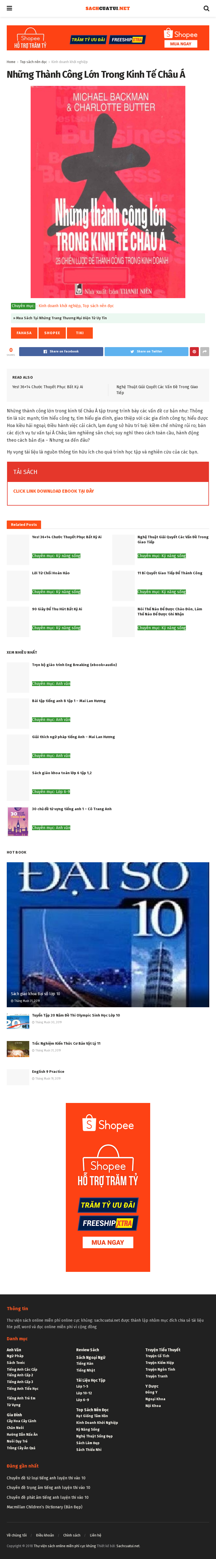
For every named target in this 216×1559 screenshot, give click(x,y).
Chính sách (71, 1535)
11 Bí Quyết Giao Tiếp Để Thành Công (170, 573)
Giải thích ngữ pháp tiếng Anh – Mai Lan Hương (73, 737)
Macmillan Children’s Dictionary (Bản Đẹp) (44, 1507)
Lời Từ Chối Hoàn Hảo (51, 573)
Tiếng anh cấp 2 (20, 1375)
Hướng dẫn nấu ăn (22, 1435)
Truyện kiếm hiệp (159, 1363)
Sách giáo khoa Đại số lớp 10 (35, 993)
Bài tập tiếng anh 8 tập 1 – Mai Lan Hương (69, 701)
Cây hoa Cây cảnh (21, 1421)
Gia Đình (14, 1415)
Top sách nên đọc (33, 62)
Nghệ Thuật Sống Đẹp (94, 1436)
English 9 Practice (48, 1071)
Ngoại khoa (155, 1399)
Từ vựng (14, 1405)
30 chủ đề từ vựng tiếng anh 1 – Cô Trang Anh (72, 809)
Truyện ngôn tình (160, 1370)
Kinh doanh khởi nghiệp (69, 62)
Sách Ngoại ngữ (90, 1357)
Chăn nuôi (15, 1428)
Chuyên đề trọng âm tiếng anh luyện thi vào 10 (48, 1487)
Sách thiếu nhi (89, 1450)
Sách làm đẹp (87, 1443)
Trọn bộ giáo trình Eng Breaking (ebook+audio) (74, 665)
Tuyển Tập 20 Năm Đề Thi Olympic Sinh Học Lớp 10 (76, 1015)
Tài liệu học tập (90, 1380)
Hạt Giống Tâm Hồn (92, 1416)
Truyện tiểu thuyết (162, 1350)
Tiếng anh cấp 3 (20, 1382)
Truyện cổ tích (157, 1356)
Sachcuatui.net (128, 1546)
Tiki (80, 333)
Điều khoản (45, 1535)
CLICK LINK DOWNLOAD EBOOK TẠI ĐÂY (53, 491)
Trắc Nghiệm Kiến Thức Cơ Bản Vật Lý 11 (66, 1043)
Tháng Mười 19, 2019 (47, 1078)
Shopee (52, 333)
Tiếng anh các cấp (22, 1370)
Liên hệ (95, 1535)
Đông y (151, 1392)
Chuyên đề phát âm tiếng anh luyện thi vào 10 (48, 1497)
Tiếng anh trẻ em (21, 1398)
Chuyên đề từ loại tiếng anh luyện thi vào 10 (46, 1478)
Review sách (87, 1350)
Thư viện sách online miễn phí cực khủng (65, 1546)
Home (11, 62)
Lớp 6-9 (82, 1400)
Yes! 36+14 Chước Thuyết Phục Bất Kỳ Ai (47, 387)
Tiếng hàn (84, 1364)
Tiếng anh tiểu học (22, 1389)
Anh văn (14, 1350)
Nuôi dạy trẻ (17, 1441)
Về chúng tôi (17, 1535)
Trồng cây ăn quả (21, 1448)
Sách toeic (16, 1363)
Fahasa (24, 333)
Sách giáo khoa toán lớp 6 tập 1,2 (62, 773)
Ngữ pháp (15, 1356)
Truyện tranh (156, 1376)
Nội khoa (153, 1406)
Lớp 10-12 (84, 1393)
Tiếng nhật (85, 1370)
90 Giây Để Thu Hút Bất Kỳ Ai (57, 609)
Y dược (151, 1386)
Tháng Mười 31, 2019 (27, 1001)
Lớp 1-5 (82, 1386)
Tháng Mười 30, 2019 (48, 1022)
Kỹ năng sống (88, 1429)
